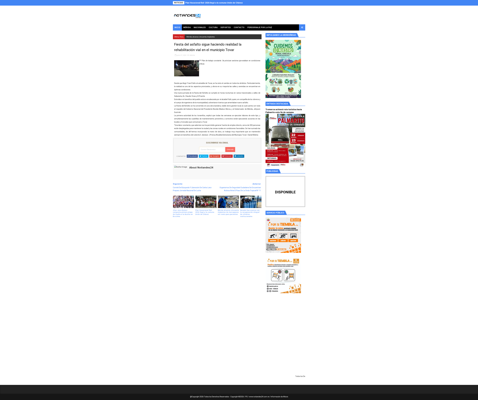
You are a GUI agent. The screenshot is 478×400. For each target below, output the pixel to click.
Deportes (226, 27)
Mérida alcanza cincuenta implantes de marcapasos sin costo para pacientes (221, 3)
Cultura (213, 27)
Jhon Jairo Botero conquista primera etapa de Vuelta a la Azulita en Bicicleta (183, 213)
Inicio (177, 27)
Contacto (239, 27)
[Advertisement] (285, 318)
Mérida (187, 27)
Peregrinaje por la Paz (259, 27)
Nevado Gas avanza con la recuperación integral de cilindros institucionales (250, 213)
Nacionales (200, 27)
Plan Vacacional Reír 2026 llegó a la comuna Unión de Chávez (204, 212)
